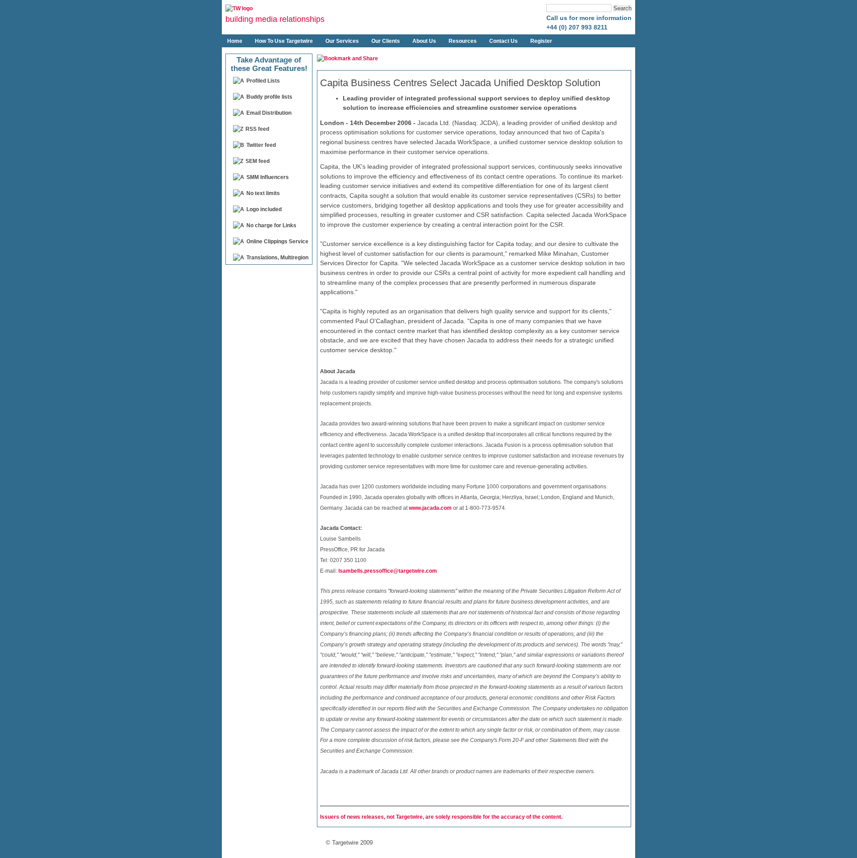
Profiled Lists (263, 81)
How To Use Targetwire (284, 41)
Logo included (264, 209)
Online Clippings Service (277, 241)
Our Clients (385, 41)
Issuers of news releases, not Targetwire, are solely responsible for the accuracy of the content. (441, 817)
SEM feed (257, 161)
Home (234, 41)
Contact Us (503, 41)
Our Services (342, 41)
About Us (424, 41)
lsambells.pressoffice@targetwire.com (387, 571)
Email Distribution (268, 113)
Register (541, 41)
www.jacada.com (430, 508)
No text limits (263, 193)
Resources (463, 41)
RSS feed (257, 129)
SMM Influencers (267, 177)
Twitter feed (261, 145)
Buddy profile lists (269, 97)
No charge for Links (271, 225)
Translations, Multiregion (277, 257)
